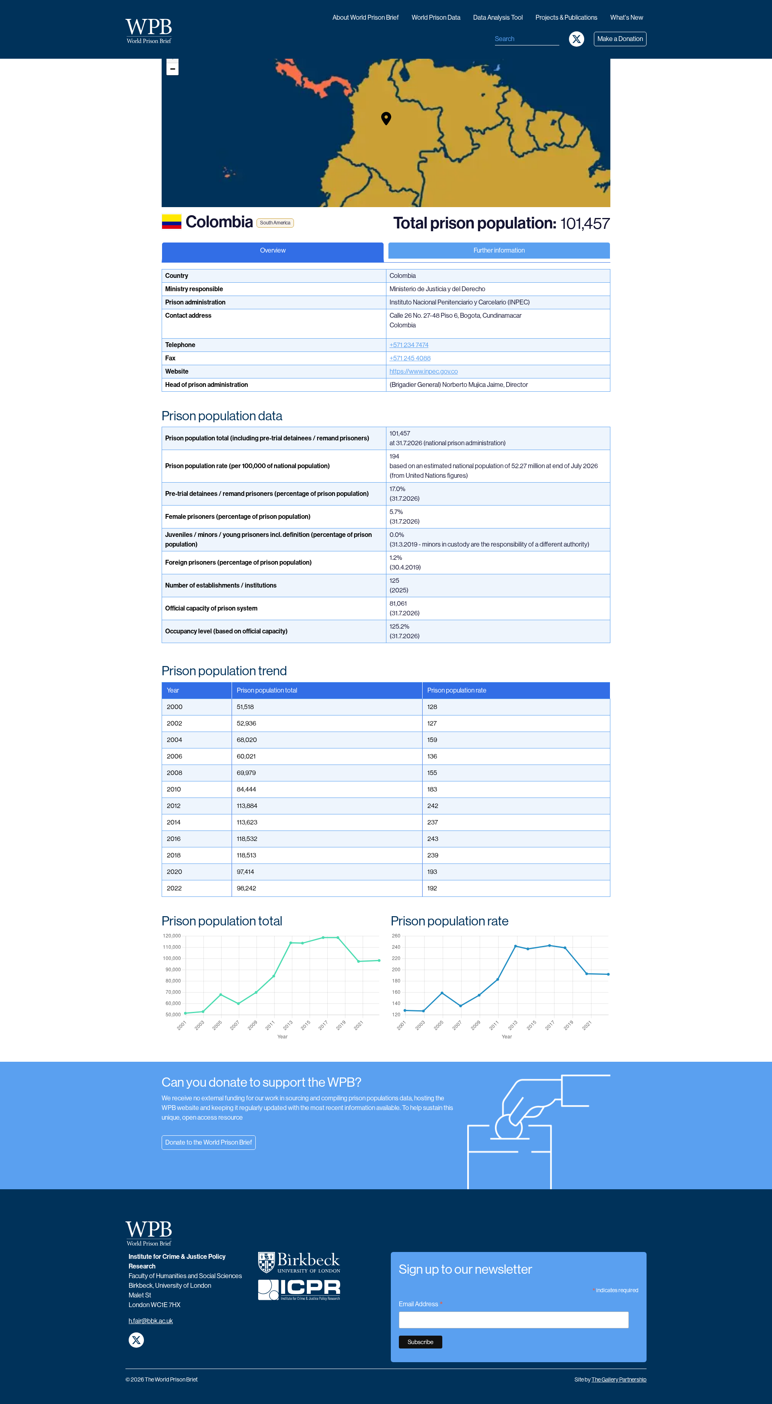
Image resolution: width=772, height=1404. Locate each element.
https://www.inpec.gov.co (424, 371)
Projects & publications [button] (566, 17)
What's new (626, 17)
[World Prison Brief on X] (576, 39)
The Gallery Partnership (619, 1379)
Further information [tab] (499, 250)
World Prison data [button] (436, 17)
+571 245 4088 (410, 358)
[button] (386, 119)
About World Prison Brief (366, 17)
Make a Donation (620, 39)
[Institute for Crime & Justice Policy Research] (299, 1293)
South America (275, 223)
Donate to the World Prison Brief (208, 1142)
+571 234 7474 (409, 345)
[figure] (271, 987)
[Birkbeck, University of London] (299, 1266)
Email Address (421, 1304)
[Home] (151, 31)
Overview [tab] (273, 250)
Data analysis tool (498, 17)
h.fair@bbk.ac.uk (151, 1321)
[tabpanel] (386, 665)
